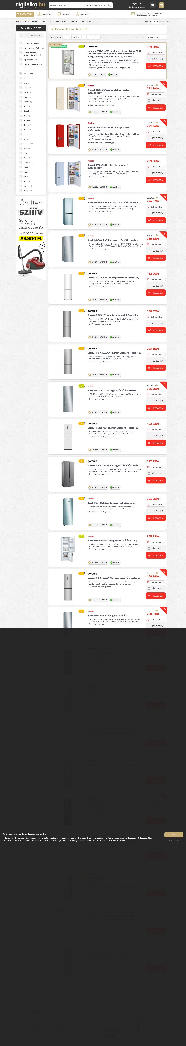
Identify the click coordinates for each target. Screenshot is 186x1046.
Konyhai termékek (32, 21)
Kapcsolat (84, 14)
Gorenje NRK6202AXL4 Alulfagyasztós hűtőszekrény (114, 352)
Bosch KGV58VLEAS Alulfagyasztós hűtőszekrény (113, 240)
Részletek (157, 59)
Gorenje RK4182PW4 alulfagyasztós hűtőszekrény (113, 277)
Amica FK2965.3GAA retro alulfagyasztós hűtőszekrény (108, 91)
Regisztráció (137, 3)
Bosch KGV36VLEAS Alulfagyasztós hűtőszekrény (113, 202)
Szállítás (65, 14)
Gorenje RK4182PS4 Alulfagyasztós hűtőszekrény (113, 315)
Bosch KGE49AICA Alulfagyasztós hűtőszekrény (112, 390)
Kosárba (158, 66)
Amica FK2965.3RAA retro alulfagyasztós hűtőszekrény (108, 129)
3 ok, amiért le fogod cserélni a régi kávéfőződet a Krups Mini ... (149, 14)
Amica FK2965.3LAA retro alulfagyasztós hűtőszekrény (108, 166)
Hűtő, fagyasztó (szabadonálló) (54, 21)
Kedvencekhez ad (157, 52)
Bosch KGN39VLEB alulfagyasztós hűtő (107, 615)
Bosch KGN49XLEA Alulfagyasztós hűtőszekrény (112, 503)
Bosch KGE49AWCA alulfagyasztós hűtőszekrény (112, 540)
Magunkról (46, 14)
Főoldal (18, 21)
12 (93, 37)
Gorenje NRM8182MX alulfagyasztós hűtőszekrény (114, 465)
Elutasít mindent (174, 840)
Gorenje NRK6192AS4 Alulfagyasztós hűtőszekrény (114, 578)
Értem (174, 834)
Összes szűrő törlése (32, 35)
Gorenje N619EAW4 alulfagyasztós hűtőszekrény (113, 427)
